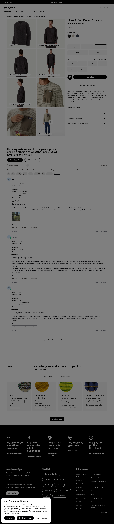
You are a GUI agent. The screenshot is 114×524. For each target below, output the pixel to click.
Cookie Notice (35, 511)
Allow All (10, 518)
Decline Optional (25, 518)
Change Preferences (42, 518)
